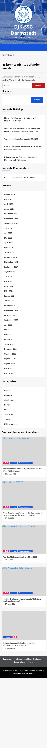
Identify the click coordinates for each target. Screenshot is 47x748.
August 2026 (9, 194)
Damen (7, 405)
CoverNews (17, 674)
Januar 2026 (9, 209)
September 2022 (11, 359)
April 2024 (8, 286)
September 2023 (11, 320)
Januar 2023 (9, 344)
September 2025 (11, 223)
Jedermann (8, 415)
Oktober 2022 (10, 354)
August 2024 (9, 272)
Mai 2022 (8, 368)
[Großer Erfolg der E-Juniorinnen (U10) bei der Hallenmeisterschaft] (24, 581)
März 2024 (8, 291)
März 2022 (8, 373)
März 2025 (8, 248)
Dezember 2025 (10, 214)
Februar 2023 (9, 339)
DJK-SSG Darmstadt (23, 29)
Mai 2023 (8, 330)
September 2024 (11, 267)
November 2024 (11, 262)
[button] (4, 47)
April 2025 (8, 243)
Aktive (7, 390)
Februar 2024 (9, 296)
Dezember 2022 (10, 349)
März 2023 (8, 335)
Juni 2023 (8, 325)
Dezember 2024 (10, 257)
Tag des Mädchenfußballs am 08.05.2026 (21, 139)
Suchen (6, 91)
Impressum (7, 659)
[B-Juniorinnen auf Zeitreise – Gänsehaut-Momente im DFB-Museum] (24, 625)
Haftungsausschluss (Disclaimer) (28, 659)
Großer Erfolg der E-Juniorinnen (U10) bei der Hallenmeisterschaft (22, 148)
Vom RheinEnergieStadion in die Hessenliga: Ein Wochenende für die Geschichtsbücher (22, 130)
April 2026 (8, 204)
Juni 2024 (8, 277)
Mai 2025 (8, 238)
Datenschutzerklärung (23, 662)
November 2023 (11, 310)
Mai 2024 (8, 281)
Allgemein (8, 395)
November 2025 (11, 219)
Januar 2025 (9, 252)
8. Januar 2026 (10, 648)
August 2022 (9, 364)
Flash (6, 410)
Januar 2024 (9, 301)
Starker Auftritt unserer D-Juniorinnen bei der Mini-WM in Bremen (22, 119)
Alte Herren (9, 400)
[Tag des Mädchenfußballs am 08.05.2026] (24, 539)
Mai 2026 (8, 199)
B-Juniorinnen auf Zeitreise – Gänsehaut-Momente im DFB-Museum (20, 158)
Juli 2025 (8, 228)
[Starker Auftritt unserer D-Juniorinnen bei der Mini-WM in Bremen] (24, 451)
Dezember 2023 (10, 306)
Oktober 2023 (10, 315)
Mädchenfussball (11, 424)
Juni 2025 (8, 233)
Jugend (7, 419)
